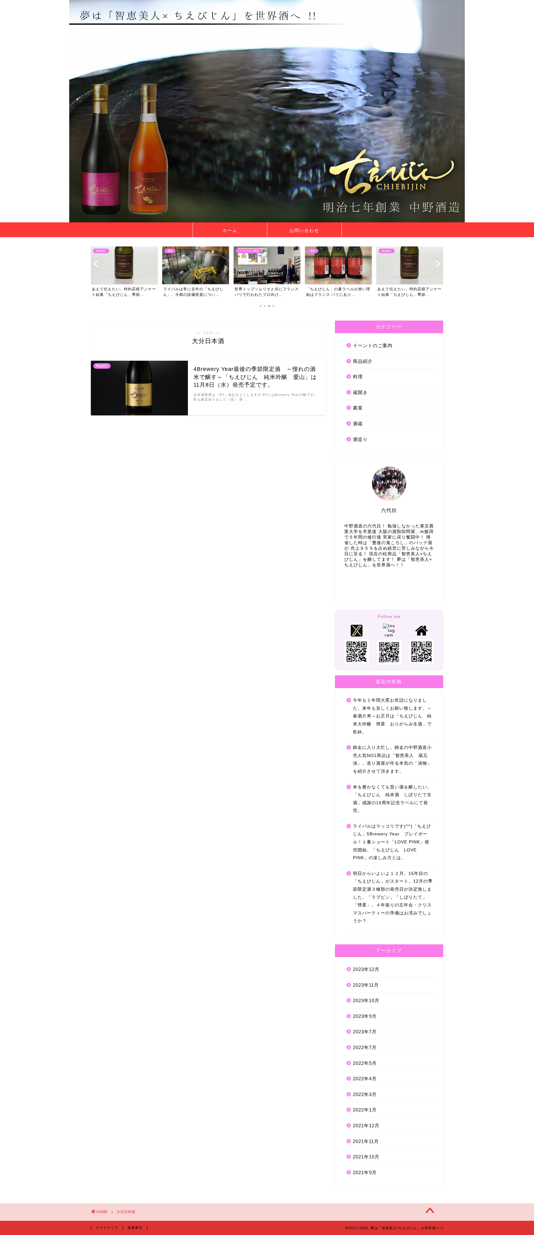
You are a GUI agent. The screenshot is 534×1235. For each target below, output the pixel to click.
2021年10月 (366, 1156)
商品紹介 (363, 361)
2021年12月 (366, 1125)
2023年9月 (365, 1016)
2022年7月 (365, 1047)
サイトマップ (107, 1227)
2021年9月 (365, 1172)
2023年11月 (366, 985)
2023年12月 (366, 969)
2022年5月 (365, 1063)
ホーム (229, 230)
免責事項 (135, 1227)
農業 (358, 407)
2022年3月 (365, 1094)
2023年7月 (365, 1031)
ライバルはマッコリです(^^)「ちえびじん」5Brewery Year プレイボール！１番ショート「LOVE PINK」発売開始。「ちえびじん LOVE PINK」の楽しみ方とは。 (392, 842)
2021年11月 (366, 1141)
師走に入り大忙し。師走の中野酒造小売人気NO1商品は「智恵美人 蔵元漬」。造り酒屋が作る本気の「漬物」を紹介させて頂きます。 (392, 759)
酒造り (360, 439)
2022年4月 (365, 1078)
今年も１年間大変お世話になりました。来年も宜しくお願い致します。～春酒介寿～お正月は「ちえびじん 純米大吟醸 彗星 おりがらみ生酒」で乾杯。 (392, 716)
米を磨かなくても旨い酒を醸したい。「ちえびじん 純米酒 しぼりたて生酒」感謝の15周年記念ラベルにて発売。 (392, 799)
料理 (358, 376)
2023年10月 (366, 1000)
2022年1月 (365, 1109)
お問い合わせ (304, 230)
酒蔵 (358, 423)
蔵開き (360, 392)
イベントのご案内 (372, 345)
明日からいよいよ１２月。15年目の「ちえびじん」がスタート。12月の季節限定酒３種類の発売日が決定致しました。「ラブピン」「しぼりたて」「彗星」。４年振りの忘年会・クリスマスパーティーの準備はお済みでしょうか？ (393, 897)
